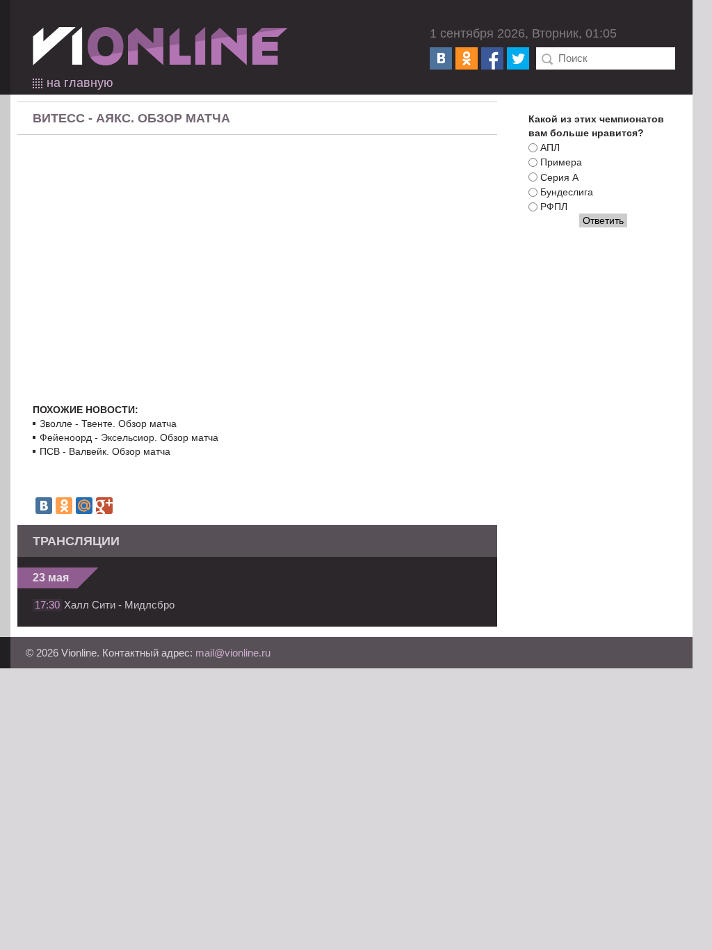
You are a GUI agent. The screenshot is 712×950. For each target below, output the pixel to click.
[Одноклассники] (466, 58)
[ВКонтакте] (441, 58)
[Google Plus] (104, 505)
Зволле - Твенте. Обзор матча (108, 423)
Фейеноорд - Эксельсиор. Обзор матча (129, 437)
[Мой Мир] (84, 505)
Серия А (559, 177)
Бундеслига (566, 192)
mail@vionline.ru (232, 653)
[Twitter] (518, 58)
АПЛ (550, 147)
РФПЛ (553, 206)
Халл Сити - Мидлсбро (119, 605)
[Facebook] (492, 58)
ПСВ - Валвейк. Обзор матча (105, 451)
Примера (561, 162)
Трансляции (76, 541)
